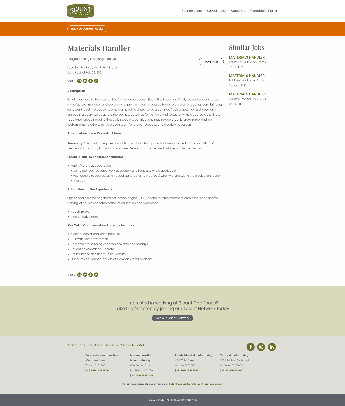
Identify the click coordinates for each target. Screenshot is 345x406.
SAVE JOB (211, 61)
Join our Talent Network (172, 318)
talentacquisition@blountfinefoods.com (195, 384)
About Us (238, 10)
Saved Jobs (216, 10)
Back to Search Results (87, 29)
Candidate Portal (264, 10)
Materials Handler (247, 57)
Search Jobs (192, 10)
